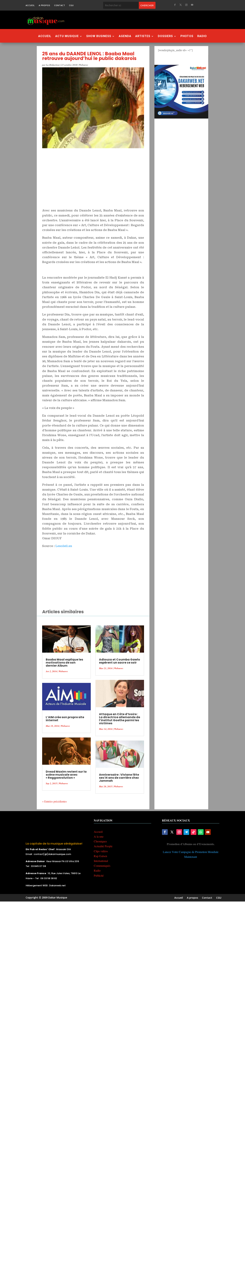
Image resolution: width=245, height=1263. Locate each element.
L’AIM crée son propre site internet (65, 718)
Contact (59, 5)
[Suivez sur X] (180, 5)
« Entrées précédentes (54, 801)
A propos (44, 5)
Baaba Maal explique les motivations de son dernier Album (64, 662)
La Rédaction (53, 64)
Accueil (30, 5)
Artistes (142, 36)
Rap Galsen (100, 856)
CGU (71, 5)
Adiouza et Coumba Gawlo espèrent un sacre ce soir (119, 661)
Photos (186, 36)
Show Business (98, 36)
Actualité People (103, 846)
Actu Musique (67, 36)
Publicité (99, 875)
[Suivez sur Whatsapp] (201, 832)
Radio (202, 36)
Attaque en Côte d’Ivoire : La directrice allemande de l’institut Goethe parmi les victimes (119, 718)
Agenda (125, 36)
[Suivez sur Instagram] (186, 5)
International (101, 861)
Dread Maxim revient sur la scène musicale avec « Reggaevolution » (66, 775)
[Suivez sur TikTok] (193, 832)
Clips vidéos (101, 851)
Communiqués (102, 865)
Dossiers (165, 36)
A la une (98, 836)
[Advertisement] (142, 20)
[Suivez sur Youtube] (192, 5)
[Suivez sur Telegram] (186, 832)
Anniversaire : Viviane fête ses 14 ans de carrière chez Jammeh (119, 778)
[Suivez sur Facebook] (175, 5)
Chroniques (100, 841)
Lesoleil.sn (63, 546)
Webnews (83, 64)
